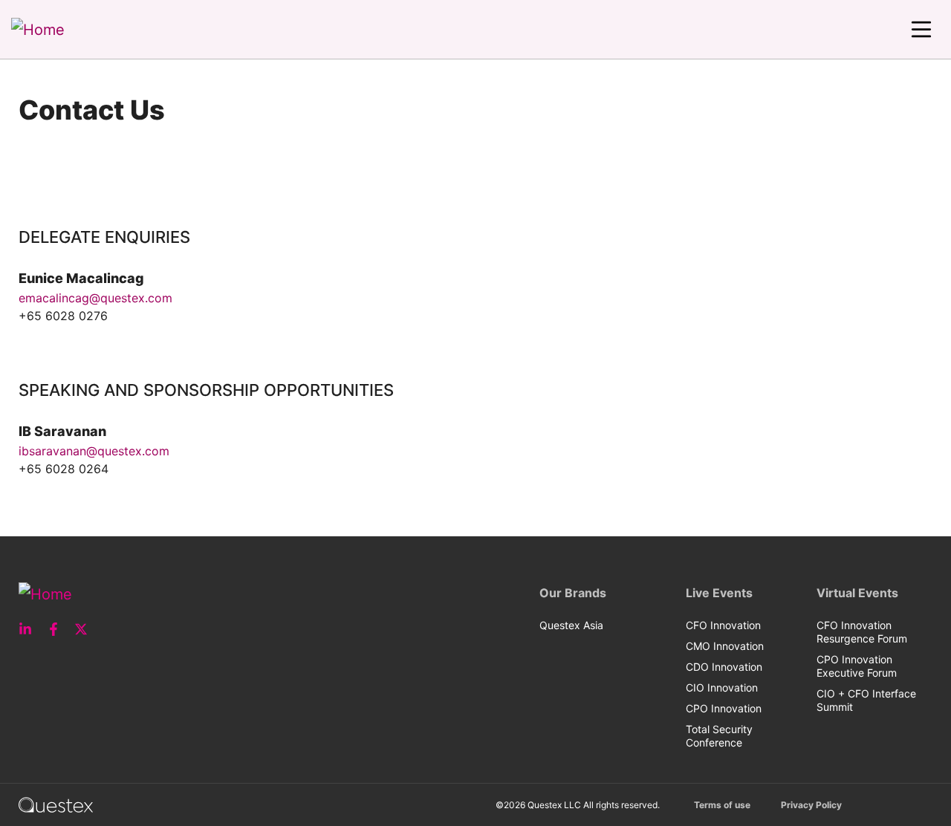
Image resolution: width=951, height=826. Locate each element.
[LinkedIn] (30, 629)
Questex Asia (571, 625)
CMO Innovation (725, 646)
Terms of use (722, 804)
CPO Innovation (724, 708)
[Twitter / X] (85, 629)
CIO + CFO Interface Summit (866, 700)
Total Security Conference (719, 736)
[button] (921, 29)
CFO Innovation (723, 625)
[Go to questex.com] (56, 804)
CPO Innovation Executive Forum (857, 666)
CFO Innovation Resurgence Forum (862, 632)
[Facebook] (58, 629)
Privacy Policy (811, 804)
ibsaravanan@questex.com (94, 450)
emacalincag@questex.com (95, 297)
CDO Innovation (724, 666)
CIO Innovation (722, 687)
